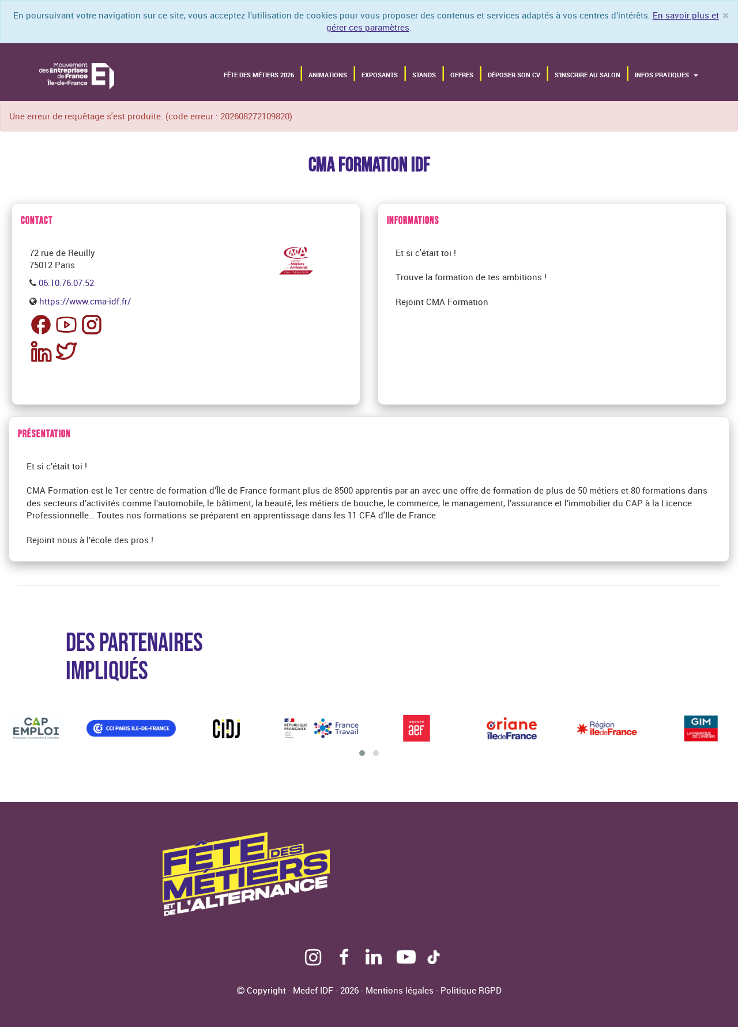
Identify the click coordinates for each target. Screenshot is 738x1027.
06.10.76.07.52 (66, 282)
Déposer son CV (514, 74)
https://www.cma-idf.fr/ (85, 301)
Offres (461, 74)
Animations (327, 74)
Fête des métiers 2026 (259, 74)
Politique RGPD (471, 990)
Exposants (380, 74)
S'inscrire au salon (587, 74)
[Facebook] (341, 960)
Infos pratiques (663, 74)
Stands (424, 74)
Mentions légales (401, 990)
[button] (362, 753)
